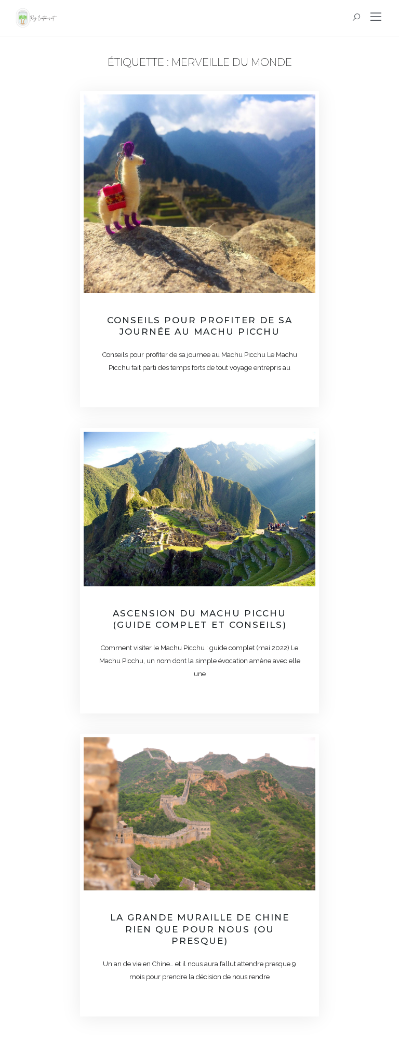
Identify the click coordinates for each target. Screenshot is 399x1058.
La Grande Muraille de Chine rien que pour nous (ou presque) (199, 928)
